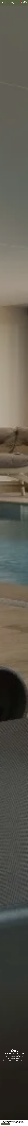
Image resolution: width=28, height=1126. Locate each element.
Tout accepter (5, 1124)
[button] (4, 2)
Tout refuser (14, 1124)
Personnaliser (23, 1124)
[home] (14, 2)
